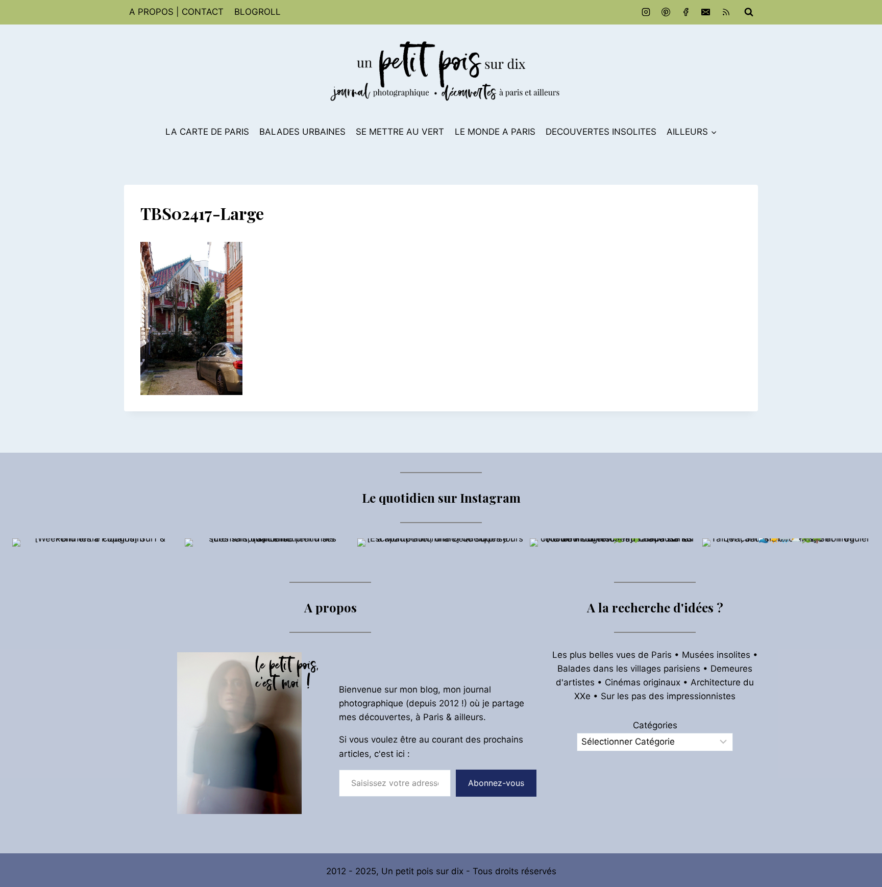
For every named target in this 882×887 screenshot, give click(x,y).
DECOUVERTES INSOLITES (601, 132)
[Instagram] (646, 12)
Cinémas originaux (642, 682)
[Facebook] (686, 12)
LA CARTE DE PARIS (207, 132)
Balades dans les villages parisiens (628, 668)
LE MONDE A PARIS (495, 132)
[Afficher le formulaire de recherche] (749, 12)
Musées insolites (716, 655)
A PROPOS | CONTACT (176, 12)
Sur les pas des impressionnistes (668, 696)
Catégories (655, 725)
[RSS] (725, 12)
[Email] (706, 12)
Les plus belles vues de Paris (612, 655)
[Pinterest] (666, 12)
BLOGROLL (257, 12)
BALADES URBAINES (302, 132)
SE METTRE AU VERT (400, 132)
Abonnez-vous (496, 783)
